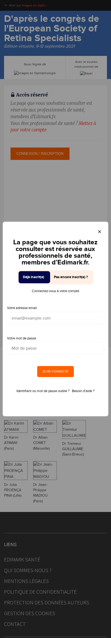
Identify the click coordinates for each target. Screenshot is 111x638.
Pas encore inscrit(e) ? (71, 277)
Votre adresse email (22, 308)
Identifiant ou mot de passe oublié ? (43, 391)
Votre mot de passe (21, 338)
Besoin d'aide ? (83, 391)
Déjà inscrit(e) (33, 277)
